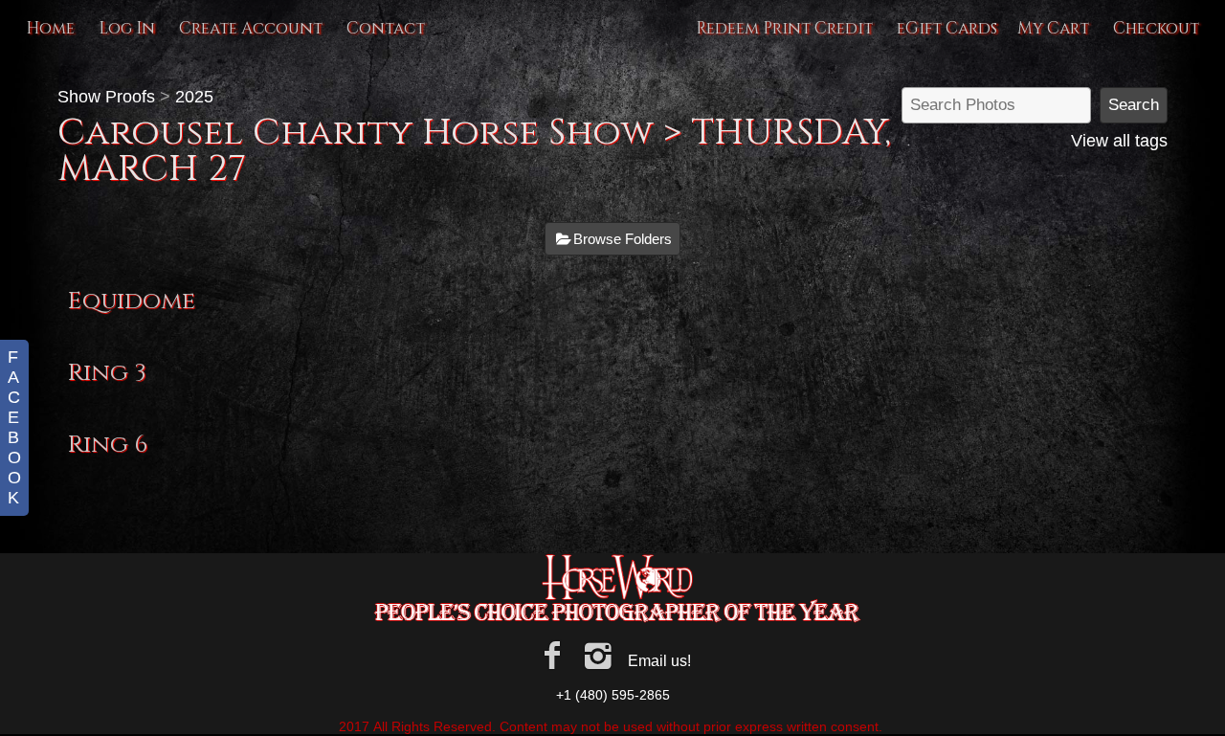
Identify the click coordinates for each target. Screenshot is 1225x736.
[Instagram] (598, 655)
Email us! (659, 661)
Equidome (131, 301)
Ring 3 (107, 373)
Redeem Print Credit (784, 28)
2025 (194, 96)
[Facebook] (551, 655)
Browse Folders (622, 239)
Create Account (251, 28)
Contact (385, 28)
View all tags (1119, 140)
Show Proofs (106, 96)
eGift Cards (947, 28)
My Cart (1055, 28)
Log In (127, 28)
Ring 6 (107, 444)
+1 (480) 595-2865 (613, 695)
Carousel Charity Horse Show (355, 132)
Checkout (1156, 28)
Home (50, 28)
